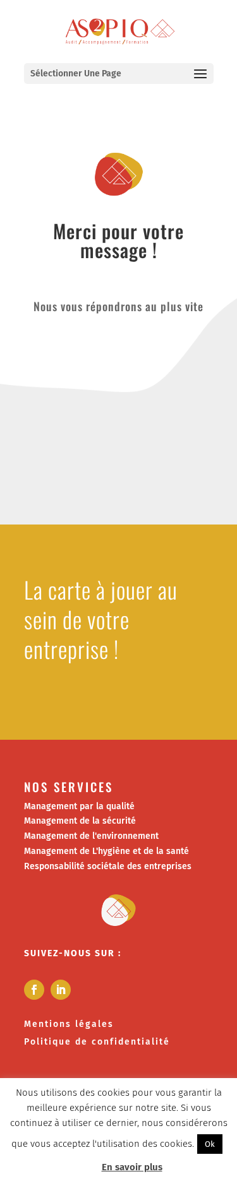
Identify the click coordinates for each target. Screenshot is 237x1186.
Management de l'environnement (91, 836)
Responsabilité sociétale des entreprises (107, 866)
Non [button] (84, 1167)
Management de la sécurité (80, 820)
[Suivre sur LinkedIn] (61, 990)
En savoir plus (132, 1167)
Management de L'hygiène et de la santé (106, 851)
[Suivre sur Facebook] (34, 990)
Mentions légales (69, 1024)
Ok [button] (210, 1144)
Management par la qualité (79, 806)
